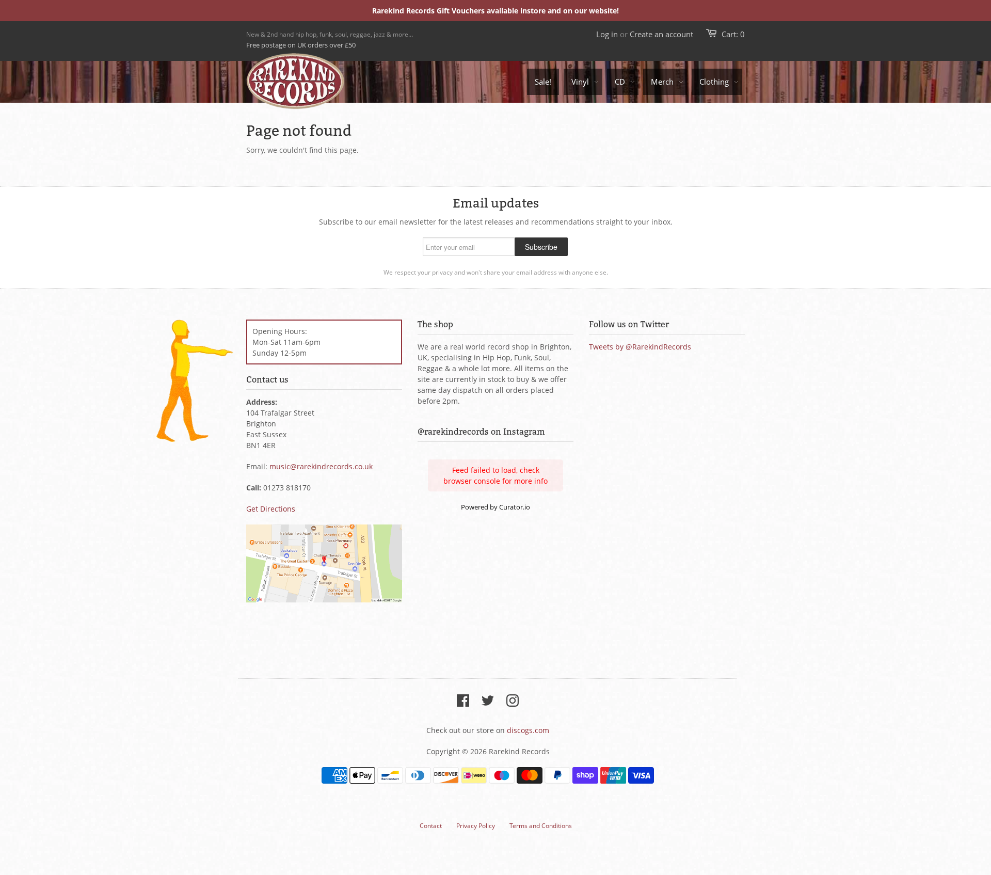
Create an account (661, 34)
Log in (607, 34)
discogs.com (528, 730)
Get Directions (270, 509)
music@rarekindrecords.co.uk (321, 466)
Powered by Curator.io (495, 507)
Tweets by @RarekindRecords (640, 347)
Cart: (733, 34)
